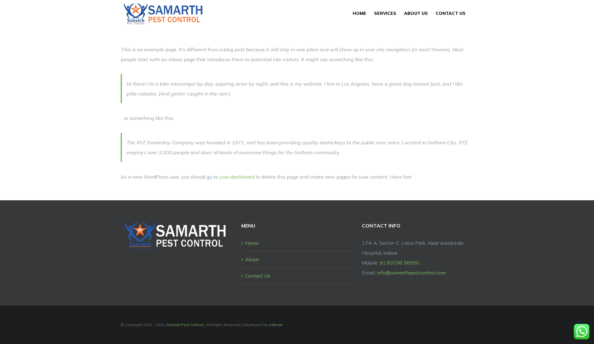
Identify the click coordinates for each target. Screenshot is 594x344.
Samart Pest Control (185, 324)
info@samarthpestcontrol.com (411, 273)
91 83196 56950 (399, 263)
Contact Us (257, 276)
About (252, 259)
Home (252, 243)
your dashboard (236, 177)
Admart (275, 324)
